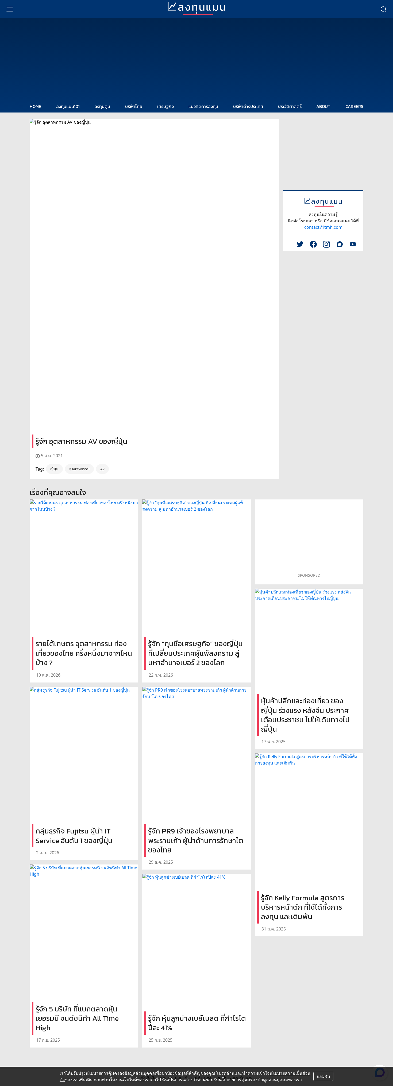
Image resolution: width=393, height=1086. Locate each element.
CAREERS (354, 106)
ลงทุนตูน (102, 106)
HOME (35, 106)
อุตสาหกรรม (79, 468)
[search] (383, 8)
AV (102, 468)
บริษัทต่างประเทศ (248, 106)
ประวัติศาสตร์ (290, 106)
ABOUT (323, 106)
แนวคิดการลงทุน (203, 106)
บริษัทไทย (133, 106)
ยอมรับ (323, 1076)
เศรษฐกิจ (165, 106)
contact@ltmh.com (323, 227)
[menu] (9, 8)
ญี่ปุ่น (54, 468)
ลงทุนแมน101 (68, 106)
